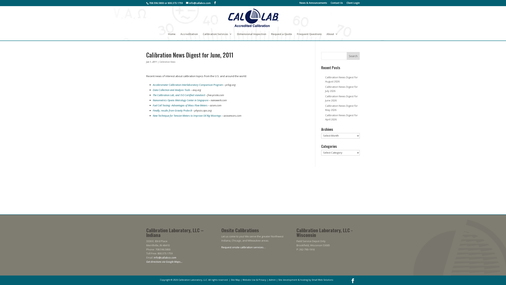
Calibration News (167, 61)
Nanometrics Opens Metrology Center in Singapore (180, 100)
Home (172, 34)
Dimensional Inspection (251, 34)
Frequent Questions (309, 34)
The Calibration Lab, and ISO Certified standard (179, 95)
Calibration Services (215, 34)
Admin (272, 279)
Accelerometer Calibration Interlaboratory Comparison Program (188, 85)
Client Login (353, 3)
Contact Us (337, 3)
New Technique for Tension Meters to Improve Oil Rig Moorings (187, 115)
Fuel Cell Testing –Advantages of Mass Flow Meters (180, 105)
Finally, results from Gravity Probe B (172, 110)
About (330, 34)
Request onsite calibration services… (243, 247)
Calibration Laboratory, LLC (192, 279)
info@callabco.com (165, 257)
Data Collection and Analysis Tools (171, 90)
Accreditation (189, 34)
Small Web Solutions (322, 279)
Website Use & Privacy (254, 279)
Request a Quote (281, 34)
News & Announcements (313, 3)
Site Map (235, 279)
